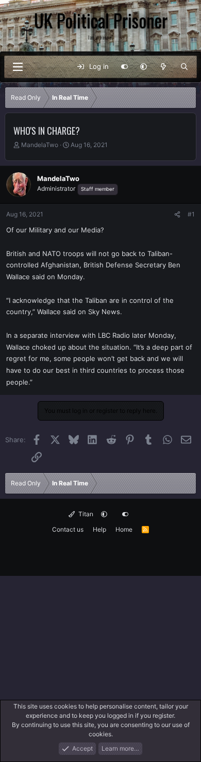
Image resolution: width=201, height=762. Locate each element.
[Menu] (17, 67)
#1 (191, 214)
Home (123, 529)
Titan (85, 514)
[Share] (177, 214)
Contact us (67, 529)
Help (99, 529)
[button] (143, 67)
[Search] (184, 67)
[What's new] (163, 67)
